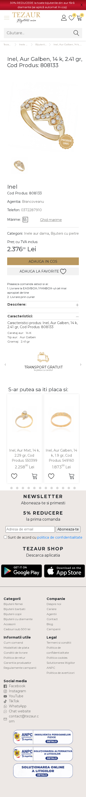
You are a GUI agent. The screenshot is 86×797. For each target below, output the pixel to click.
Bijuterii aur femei (46, 44)
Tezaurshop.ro (12, 44)
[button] (43, 304)
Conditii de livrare (15, 652)
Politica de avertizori (61, 673)
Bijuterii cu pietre (65, 233)
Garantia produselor (17, 662)
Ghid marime (51, 220)
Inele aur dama (28, 44)
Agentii (52, 614)
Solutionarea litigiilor (61, 662)
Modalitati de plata (16, 647)
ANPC (51, 667)
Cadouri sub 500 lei (17, 629)
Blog (50, 624)
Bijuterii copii (13, 614)
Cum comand (13, 642)
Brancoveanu (33, 201)
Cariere (51, 609)
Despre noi (54, 604)
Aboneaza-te (68, 529)
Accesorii (10, 624)
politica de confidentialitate (59, 537)
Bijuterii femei (13, 604)
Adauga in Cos (43, 261)
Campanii (53, 629)
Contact (52, 619)
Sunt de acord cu (44, 537)
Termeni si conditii (59, 642)
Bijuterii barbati (14, 609)
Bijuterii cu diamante (18, 619)
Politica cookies (57, 657)
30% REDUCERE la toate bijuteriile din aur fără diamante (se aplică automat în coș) (42, 5)
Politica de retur (14, 657)
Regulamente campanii (20, 667)
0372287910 (31, 210)
